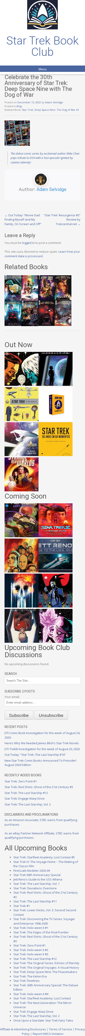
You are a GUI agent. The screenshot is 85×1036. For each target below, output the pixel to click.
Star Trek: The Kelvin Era (30, 976)
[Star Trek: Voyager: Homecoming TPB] (56, 385)
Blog (19, 106)
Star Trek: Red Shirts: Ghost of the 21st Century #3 (39, 787)
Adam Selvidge (54, 102)
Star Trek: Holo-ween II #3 (30, 954)
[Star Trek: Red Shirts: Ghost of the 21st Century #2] (22, 642)
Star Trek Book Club (42, 46)
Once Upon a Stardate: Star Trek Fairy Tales (43, 1020)
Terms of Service (60, 1029)
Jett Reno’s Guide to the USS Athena (37, 879)
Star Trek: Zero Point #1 (21, 781)
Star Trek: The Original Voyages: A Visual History (46, 967)
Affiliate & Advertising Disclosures (23, 1029)
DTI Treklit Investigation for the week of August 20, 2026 (42, 749)
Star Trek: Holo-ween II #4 (30, 994)
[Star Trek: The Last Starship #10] (22, 385)
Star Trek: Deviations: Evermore (35, 888)
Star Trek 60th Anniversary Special (37, 875)
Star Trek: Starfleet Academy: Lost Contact (42, 998)
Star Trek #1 (21, 906)
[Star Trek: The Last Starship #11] (56, 642)
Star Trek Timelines (26, 981)
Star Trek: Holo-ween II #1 (30, 928)
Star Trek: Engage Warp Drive (25, 798)
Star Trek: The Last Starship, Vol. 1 (36, 884)
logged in (28, 243)
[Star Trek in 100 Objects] (22, 420)
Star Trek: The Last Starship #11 (35, 901)
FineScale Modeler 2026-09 (31, 871)
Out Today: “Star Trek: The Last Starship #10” (35, 755)
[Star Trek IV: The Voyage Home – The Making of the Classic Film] (56, 536)
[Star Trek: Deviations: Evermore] (56, 606)
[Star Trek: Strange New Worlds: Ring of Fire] (22, 490)
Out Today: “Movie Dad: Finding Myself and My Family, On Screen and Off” (23, 219)
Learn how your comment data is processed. (42, 254)
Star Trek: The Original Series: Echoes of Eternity (46, 963)
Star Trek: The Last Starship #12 (26, 793)
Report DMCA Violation (48, 1034)
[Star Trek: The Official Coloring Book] (22, 455)
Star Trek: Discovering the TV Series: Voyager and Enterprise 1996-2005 (44, 921)
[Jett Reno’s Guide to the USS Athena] (56, 571)
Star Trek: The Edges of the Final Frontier (41, 932)
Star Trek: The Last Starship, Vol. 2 (28, 804)
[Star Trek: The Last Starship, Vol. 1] (22, 606)
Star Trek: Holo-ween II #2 (30, 950)
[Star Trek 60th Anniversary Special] (22, 571)
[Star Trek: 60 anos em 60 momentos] (56, 455)
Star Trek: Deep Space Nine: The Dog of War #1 (50, 109)
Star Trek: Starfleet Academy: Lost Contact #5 (44, 857)
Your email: (12, 697)
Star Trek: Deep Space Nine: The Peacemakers (45, 972)
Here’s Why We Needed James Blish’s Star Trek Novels (42, 743)
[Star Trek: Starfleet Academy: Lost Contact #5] (22, 536)
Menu (43, 69)
